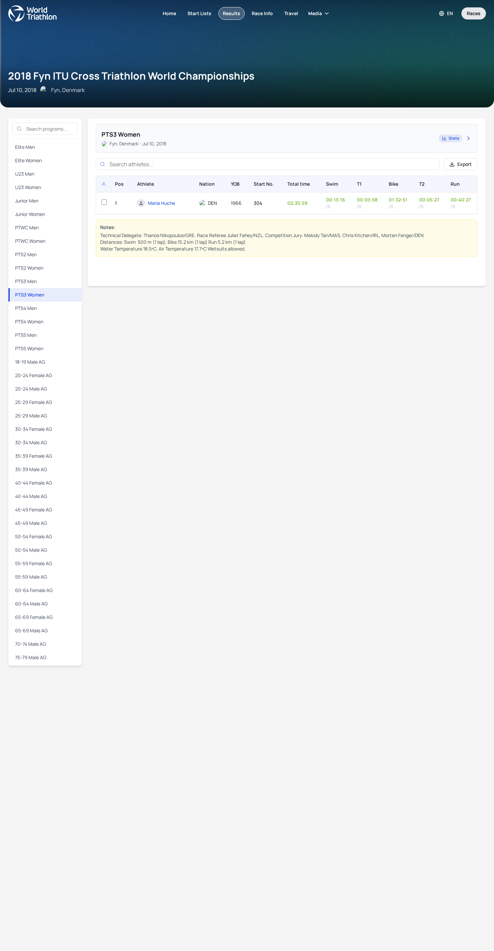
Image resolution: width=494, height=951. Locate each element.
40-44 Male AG (31, 496)
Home (169, 13)
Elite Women (28, 160)
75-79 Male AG (30, 657)
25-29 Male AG (31, 415)
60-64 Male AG (31, 603)
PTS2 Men (26, 254)
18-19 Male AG (30, 362)
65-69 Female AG (34, 617)
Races (474, 13)
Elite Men (25, 147)
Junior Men (26, 200)
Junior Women (30, 214)
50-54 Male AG (31, 550)
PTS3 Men (26, 281)
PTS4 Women (29, 321)
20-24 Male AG (31, 389)
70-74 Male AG (30, 644)
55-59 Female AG (33, 563)
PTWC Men (27, 227)
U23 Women (28, 187)
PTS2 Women (29, 268)
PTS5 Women (29, 348)
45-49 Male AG (31, 523)
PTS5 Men (26, 335)
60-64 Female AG (34, 590)
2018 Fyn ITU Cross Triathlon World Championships (131, 76)
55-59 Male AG (31, 577)
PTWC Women (30, 241)
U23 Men (24, 174)
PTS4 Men (26, 308)
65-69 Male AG (31, 630)
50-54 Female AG (33, 536)
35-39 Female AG (33, 456)
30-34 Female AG (33, 429)
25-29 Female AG (33, 402)
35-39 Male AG (31, 469)
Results (231, 13)
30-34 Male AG (31, 442)
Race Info (262, 13)
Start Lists (199, 13)
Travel (291, 13)
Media (315, 13)
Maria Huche (161, 203)
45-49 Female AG (33, 509)
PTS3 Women (29, 294)
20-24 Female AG (33, 375)
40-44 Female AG (33, 483)
